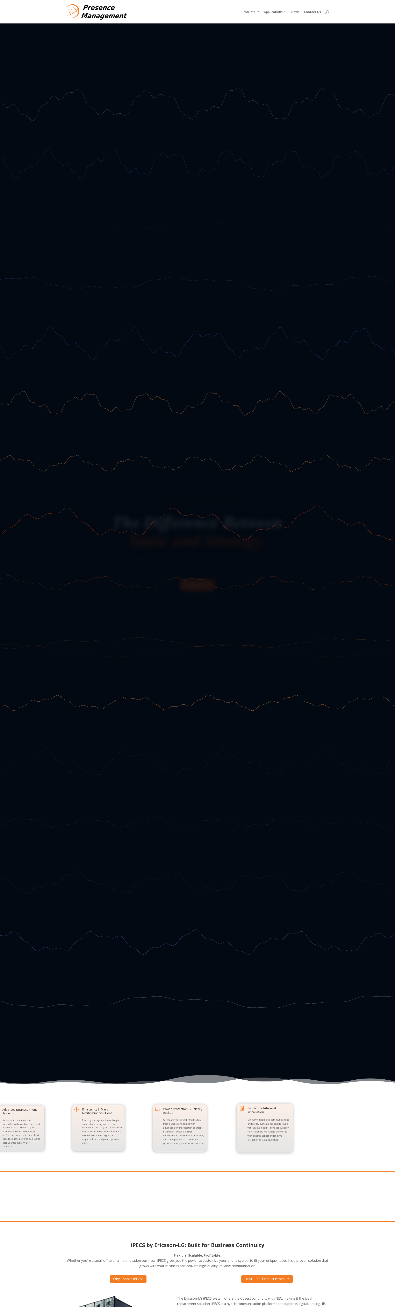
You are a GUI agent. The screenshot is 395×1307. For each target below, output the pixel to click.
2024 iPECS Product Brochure (267, 1279)
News (295, 12)
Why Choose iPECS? (128, 1279)
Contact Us (312, 12)
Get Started (197, 585)
